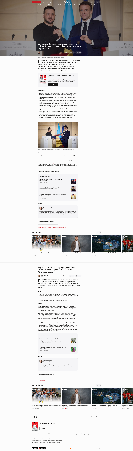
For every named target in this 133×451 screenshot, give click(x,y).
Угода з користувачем (41, 433)
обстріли (43, 380)
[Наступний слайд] (100, 232)
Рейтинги (81, 4)
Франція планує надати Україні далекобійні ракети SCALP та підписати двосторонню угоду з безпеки (52, 188)
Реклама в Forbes (35, 442)
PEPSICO (39, 380)
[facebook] (94, 417)
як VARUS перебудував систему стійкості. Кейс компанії (74, 253)
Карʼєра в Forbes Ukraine (51, 433)
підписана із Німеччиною (58, 169)
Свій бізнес (60, 4)
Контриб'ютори (94, 4)
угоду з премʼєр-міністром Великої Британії (61, 163)
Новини (42, 4)
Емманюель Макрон (55, 227)
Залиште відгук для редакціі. (44, 222)
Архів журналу (59, 440)
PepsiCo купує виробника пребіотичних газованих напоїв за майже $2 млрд (52, 348)
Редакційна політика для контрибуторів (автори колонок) (43, 440)
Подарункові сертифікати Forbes (53, 442)
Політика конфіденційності (37, 436)
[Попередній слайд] (97, 385)
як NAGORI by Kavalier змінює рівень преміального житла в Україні (105, 253)
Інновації (55, 4)
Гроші (50, 4)
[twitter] (92, 417)
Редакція (48, 438)
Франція (39, 227)
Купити (53, 84)
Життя (71, 4)
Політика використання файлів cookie (51, 436)
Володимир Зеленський (46, 227)
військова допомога (62, 227)
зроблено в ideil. (98, 448)
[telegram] (98, 417)
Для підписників (35, 4)
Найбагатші (87, 4)
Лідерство (76, 4)
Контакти (34, 433)
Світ (68, 4)
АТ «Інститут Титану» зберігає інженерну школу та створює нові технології (46, 253)
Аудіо (100, 4)
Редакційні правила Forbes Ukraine (38, 438)
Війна (65, 4)
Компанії (47, 4)
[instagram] (96, 417)
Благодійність (42, 442)
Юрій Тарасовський (47, 207)
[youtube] (101, 417)
